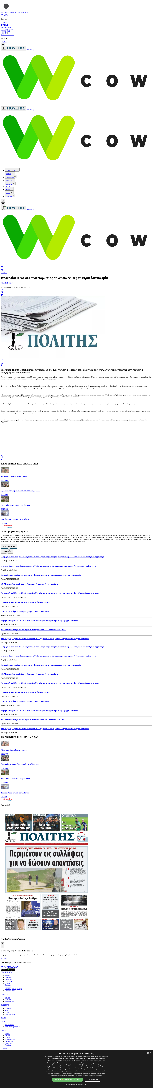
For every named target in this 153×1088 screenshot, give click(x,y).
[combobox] (148, 1053)
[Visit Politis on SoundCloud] (14, 967)
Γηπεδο (8, 193)
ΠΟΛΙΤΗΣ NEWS (11, 170)
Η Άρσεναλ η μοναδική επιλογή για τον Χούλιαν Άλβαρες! (25, 602)
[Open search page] (2, 268)
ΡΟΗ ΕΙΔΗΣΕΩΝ (7, 29)
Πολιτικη (8, 977)
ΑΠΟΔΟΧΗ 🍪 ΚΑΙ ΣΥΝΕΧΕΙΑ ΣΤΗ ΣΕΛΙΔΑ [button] (67, 1079)
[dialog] (76, 1069)
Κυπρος (7, 976)
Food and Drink (10, 1014)
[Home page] (2, 271)
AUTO (7, 186)
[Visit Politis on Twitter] (4, 967)
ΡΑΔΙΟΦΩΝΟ (6, 27)
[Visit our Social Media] (2, 15)
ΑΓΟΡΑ (8, 189)
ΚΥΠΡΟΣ (8, 174)
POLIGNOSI (5, 31)
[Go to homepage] (13, 48)
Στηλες (7, 998)
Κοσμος (7, 987)
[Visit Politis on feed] (17, 967)
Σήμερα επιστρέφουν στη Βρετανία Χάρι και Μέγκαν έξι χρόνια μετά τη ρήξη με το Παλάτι (39, 620)
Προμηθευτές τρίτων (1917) (74, 1065)
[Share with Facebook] (2, 289)
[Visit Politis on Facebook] (2, 967)
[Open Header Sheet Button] (3, 44)
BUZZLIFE (9, 184)
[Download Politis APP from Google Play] (11, 970)
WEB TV (4, 33)
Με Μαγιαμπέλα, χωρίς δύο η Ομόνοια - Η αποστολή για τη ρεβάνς (29, 584)
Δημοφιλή (7, 551)
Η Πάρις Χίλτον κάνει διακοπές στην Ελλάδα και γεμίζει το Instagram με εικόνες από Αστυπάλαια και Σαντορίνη (49, 566)
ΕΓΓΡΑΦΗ (4, 958)
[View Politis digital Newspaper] (76, 872)
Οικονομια (8, 979)
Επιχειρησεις (9, 981)
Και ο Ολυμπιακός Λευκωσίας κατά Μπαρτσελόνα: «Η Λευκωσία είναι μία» (33, 630)
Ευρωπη (8, 985)
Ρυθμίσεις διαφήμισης (79, 1073)
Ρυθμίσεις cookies (83, 1075)
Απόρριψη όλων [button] (92, 1079)
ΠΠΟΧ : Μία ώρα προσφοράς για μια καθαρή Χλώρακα (25, 611)
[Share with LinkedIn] (2, 294)
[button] (76, 1084)
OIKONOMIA (10, 177)
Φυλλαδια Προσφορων (12, 1027)
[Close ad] (2, 946)
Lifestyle (8, 1008)
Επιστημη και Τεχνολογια (13, 989)
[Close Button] (2, 943)
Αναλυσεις (8, 999)
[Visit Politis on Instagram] (7, 967)
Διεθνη (7, 1037)
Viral (6, 1010)
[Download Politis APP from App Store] (4, 970)
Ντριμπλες (8, 1043)
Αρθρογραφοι (9, 1001)
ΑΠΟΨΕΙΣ (9, 181)
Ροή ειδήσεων (9, 546)
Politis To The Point (7, 35)
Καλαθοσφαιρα (10, 1039)
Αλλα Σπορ (9, 1041)
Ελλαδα (7, 983)
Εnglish (4, 22)
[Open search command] (3, 201)
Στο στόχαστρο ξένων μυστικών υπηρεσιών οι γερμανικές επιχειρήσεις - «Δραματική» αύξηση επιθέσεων (45, 639)
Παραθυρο (9, 196)
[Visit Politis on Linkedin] (9, 967)
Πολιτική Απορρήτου (95, 1075)
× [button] (150, 1053)
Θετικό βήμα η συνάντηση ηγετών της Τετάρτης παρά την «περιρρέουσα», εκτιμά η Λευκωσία (41, 575)
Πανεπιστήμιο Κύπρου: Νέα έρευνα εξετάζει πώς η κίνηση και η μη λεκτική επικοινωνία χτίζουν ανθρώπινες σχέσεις (50, 593)
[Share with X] (2, 292)
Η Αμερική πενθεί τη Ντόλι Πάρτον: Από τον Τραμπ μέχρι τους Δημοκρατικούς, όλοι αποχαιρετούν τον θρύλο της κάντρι (52, 557)
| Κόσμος (4, 273)
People (7, 1012)
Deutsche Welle (10, 991)
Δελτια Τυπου (9, 1025)
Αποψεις (8, 1045)
